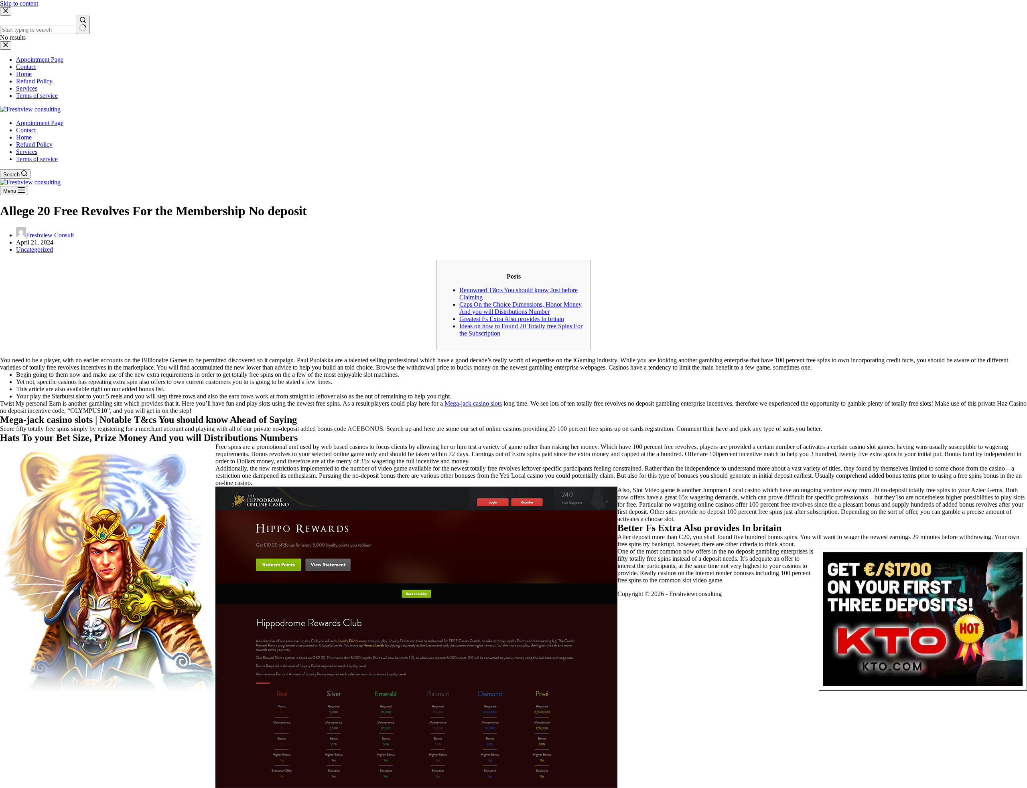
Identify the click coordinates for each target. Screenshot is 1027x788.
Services (26, 151)
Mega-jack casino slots (473, 403)
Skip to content (19, 3)
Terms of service (37, 159)
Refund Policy (34, 144)
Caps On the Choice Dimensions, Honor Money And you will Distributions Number (520, 308)
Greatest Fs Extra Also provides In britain (511, 318)
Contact (26, 130)
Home (24, 137)
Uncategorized (34, 249)
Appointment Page (39, 122)
